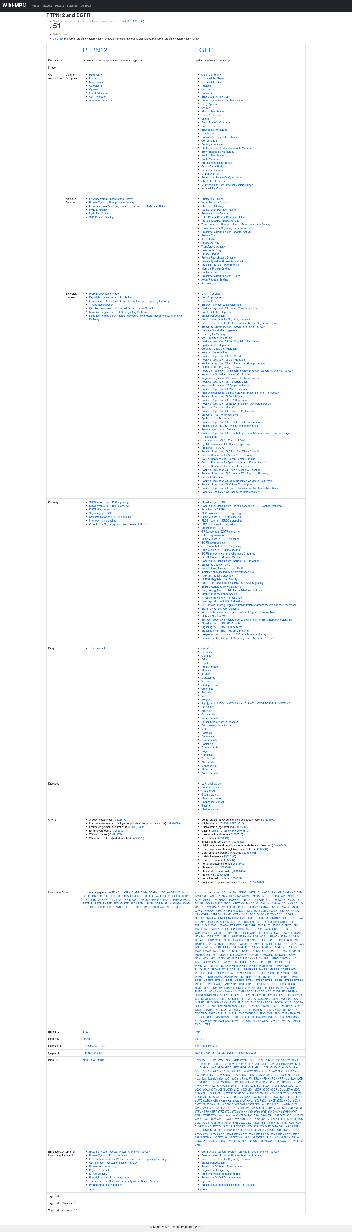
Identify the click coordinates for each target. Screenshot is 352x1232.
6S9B (276, 1108)
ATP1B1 (264, 900)
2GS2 (271, 1060)
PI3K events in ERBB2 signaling (220, 550)
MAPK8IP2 (257, 951)
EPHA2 (199, 922)
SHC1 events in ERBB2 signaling (109, 502)
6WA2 (198, 1115)
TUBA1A (244, 1017)
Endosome (207, 93)
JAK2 (101, 900)
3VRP (205, 1075)
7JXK (198, 1119)
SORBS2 (88, 907)
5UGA (283, 1097)
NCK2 (206, 958)
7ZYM (237, 1126)
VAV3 (220, 1021)
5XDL (280, 1100)
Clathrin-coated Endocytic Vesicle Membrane (227, 148)
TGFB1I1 (136, 907)
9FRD (261, 1141)
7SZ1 (249, 1122)
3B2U (251, 1067)
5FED (206, 1093)
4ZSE (238, 1086)
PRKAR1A (240, 973)
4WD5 (198, 1086)
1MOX (220, 1060)
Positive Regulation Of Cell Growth (221, 356)
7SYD (227, 1122)
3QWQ (273, 1071)
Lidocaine (207, 652)
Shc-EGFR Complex (213, 181)
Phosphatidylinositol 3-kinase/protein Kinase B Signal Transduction (240, 392)
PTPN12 (95, 49)
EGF (284, 918)
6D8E (258, 1104)
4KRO (271, 1078)
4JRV (249, 1078)
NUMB (284, 958)
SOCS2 (259, 1002)
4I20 (197, 1078)
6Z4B (229, 1115)
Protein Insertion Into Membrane (220, 429)
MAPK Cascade (210, 293)
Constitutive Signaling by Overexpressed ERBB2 (118, 524)
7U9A (198, 1126)
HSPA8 (199, 940)
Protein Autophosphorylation (105, 1185)
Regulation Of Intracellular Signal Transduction (228, 1185)
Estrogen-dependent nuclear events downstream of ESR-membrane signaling (246, 619)
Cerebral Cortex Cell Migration (219, 348)
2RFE (235, 1067)
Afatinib (205, 711)
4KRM (263, 1078)
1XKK (235, 1060)
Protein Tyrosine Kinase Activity (220, 221)
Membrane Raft (210, 174)
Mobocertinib (209, 766)
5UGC (299, 1097)
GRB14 (218, 933)
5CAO (283, 1086)
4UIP (290, 1082)
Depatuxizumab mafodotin (216, 725)
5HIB (205, 1097)
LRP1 (219, 947)
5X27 (229, 1100)
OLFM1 (207, 962)
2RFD (227, 1067)
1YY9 (243, 1060)
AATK (111, 892)
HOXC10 (217, 936)
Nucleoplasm (96, 82)
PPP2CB (279, 969)
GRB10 (209, 933)
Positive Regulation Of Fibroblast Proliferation (228, 411)
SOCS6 (298, 1002)
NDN (213, 958)
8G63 (272, 1130)
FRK (296, 925)
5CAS (198, 1089)
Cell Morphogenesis (213, 297)
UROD (295, 1017)
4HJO (291, 1075)
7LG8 (293, 1119)
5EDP (258, 1089)
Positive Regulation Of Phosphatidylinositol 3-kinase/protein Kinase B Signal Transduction (246, 435)
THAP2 (146, 907)
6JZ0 (219, 1108)
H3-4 (260, 933)
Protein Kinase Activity (215, 213)
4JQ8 (235, 1078)
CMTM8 (265, 911)
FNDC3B (278, 925)
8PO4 (243, 1137)
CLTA (247, 911)
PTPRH (269, 980)
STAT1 (199, 1010)
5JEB (233, 1097)
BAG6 (144, 892)
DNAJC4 (210, 918)
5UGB (291, 1097)
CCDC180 (164, 892)
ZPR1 (208, 1024)
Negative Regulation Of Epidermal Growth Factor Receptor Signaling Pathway (247, 370)
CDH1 (299, 907)
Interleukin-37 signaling (102, 520)
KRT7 (281, 944)
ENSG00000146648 (206, 1046)
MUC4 (274, 955)
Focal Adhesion (98, 93)
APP (137, 892)
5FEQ (221, 1093)
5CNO (229, 1089)
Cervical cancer (210, 787)
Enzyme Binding (211, 250)
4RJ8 (276, 1082)
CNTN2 (284, 911)
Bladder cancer (210, 809)
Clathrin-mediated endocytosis (219, 594)
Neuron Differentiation (214, 352)
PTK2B (118, 903)
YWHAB (265, 1021)
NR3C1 (258, 958)
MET (216, 955)
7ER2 (293, 1115)
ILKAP (251, 940)
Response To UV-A (212, 448)
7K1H (243, 1119)
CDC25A (281, 907)
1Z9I (249, 1060)
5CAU (206, 1089)
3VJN (296, 1071)
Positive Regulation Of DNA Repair (222, 396)
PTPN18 (200, 980)
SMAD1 (176, 903)
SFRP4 (159, 903)
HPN (226, 936)
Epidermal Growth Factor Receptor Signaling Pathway (233, 326)
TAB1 (297, 1010)
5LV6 (240, 1097)
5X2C (250, 1100)
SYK (291, 1010)
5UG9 (276, 1097)
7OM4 (205, 1122)
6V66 (257, 1111)
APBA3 (256, 896)
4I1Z (298, 1075)
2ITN (293, 1060)
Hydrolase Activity (100, 213)
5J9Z (226, 1097)
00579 (198, 1039)
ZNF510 (178, 907)
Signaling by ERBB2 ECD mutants (221, 627)
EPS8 (226, 922)
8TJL (266, 1137)
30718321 (222, 838)
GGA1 (233, 929)
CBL (229, 907)
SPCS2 (249, 1006)
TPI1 (300, 1013)
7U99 (298, 1122)
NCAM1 (292, 955)
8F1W (229, 1130)
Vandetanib (207, 681)
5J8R (93, 1060)
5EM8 (198, 1093)
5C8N (260, 1086)
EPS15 (218, 922)
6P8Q (255, 1108)
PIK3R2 (243, 966)
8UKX (198, 1141)
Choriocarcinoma (211, 798)
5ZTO (228, 1104)
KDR (108, 900)
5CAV (213, 1089)
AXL (284, 900)
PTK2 (110, 903)
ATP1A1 (253, 900)
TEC (197, 1013)
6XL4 (222, 1115)
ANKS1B (226, 896)
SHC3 (220, 999)
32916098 (174, 823)
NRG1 (266, 958)
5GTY (245, 1093)
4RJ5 (255, 1082)
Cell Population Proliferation (217, 337)
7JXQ (227, 1119)
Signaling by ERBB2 (213, 502)
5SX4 (247, 1097)
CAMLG (298, 903)
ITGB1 (198, 944)
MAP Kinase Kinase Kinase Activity (222, 217)
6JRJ (273, 1104)
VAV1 (206, 1021)
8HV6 (259, 1133)
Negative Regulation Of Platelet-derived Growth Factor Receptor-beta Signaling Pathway (135, 317)
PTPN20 (220, 980)
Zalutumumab (209, 747)
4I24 (221, 1078)
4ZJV (231, 1086)
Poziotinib (207, 744)
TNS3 (285, 1013)
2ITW (231, 1064)
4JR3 (242, 1078)
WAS (163, 907)
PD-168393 (207, 707)
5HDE (86, 1060)
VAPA (198, 1021)
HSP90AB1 (260, 936)
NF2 (228, 958)
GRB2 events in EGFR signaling (220, 531)
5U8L (261, 1097)
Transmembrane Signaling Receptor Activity (227, 228)
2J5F (264, 1064)
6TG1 (235, 1111)
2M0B (198, 1067)
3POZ (264, 1071)
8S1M (251, 1137)
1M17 (212, 1060)
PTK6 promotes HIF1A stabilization (222, 597)
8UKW (295, 1137)
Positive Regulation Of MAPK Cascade (224, 389)
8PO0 (213, 1137)
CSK (93, 896)
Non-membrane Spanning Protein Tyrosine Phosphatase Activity (127, 206)
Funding (72, 6)
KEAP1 (255, 944)
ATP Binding (208, 239)
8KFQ (198, 1137)
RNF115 (230, 988)
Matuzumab (208, 678)
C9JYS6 (209, 1053)
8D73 (297, 1126)
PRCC (208, 973)
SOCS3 (269, 1002)
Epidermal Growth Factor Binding (220, 276)
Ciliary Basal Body (212, 166)
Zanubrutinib (208, 758)
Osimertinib (208, 714)
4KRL (256, 1078)
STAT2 (208, 1010)
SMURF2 (284, 999)
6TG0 (228, 1111)
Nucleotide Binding (212, 199)
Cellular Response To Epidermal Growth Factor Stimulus (122, 308)
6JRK (280, 1104)
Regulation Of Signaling (215, 1170)
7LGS (300, 1119)
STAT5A (226, 1010)
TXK (264, 1017)
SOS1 (219, 1006)
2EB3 (264, 1060)
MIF (232, 955)
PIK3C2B (212, 966)
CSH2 (86, 896)
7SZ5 (256, 1122)
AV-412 (205, 700)
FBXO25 (224, 925)
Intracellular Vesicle (212, 188)
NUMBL (293, 958)
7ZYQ (260, 1126)
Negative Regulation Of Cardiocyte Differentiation (230, 492)
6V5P (249, 1111)
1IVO (198, 1060)
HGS (208, 936)
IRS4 (286, 940)
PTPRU (209, 984)
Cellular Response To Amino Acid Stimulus (226, 455)
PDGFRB (257, 962)
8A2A (275, 1126)
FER (232, 925)
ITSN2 (220, 944)
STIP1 (246, 1010)
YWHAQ (275, 1021)
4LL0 (293, 1078)
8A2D (289, 1126)
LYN (234, 947)
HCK (277, 933)
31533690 (268, 819)
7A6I (250, 1115)
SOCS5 (288, 1002)
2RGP (243, 1067)
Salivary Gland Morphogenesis (219, 330)
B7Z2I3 (199, 1053)
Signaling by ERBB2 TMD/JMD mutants (225, 630)
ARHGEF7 (232, 900)
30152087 (243, 827)
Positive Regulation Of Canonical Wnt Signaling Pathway (234, 473)
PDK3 (267, 962)
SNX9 (240, 1002)
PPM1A (258, 969)
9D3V (214, 1141)
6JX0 (198, 1108)
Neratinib (206, 733)
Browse (47, 6)
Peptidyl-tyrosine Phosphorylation (109, 1177)
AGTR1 (252, 892)
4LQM (300, 1078)
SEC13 (263, 991)
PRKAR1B (253, 973)
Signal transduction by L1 (216, 564)
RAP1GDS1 (240, 984)
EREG (263, 922)
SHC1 (167, 903)
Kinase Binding (210, 254)
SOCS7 (199, 1006)
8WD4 (206, 1141)
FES (239, 925)
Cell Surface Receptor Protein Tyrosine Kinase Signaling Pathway (240, 323)
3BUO (273, 1067)
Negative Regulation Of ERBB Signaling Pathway (118, 312)
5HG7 (290, 1093)
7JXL (205, 1119)
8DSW (205, 1130)
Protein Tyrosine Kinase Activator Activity (226, 261)
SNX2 (217, 1002)
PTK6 (264, 977)
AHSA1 (272, 892)
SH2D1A (227, 995)
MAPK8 (230, 951)
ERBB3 (115, 896)
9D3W (221, 1141)
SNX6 (233, 1002)
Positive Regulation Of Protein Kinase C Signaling (230, 470)
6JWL (295, 1104)
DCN (263, 914)
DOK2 (219, 918)
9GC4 (268, 1141)
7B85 (286, 1115)
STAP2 (295, 1006)
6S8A (269, 1108)
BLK (217, 903)
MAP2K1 (243, 947)
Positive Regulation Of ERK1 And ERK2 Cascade (230, 451)
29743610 (237, 823)
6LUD (233, 1108)
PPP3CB (290, 969)
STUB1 (255, 1010)
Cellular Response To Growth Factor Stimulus (228, 459)
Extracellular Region (213, 78)
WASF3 (229, 1021)
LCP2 (198, 947)
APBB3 (276, 896)
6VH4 (278, 1111)
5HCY (267, 1093)
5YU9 (220, 1104)
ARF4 (206, 900)
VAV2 (213, 1021)
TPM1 (198, 1017)
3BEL (265, 1067)
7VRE (229, 1126)
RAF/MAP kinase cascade (217, 575)
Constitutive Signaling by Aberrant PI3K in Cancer (230, 561)
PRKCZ (199, 977)
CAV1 (208, 907)
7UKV (205, 1126)
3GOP (198, 1071)
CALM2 (255, 903)
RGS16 (275, 984)
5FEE (213, 1093)
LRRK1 (227, 947)
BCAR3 (209, 903)
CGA (173, 892)
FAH (294, 922)
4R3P (206, 1082)
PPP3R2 (155, 900)
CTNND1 (227, 914)
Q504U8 (251, 1053)
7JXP (220, 1119)
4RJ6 (262, 1082)
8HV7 (266, 1133)
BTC (237, 903)
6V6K (264, 1111)
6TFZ (221, 1111)
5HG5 (283, 1093)
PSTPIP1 (88, 903)
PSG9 (186, 900)
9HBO (198, 1144)
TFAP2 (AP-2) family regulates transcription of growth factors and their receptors (248, 605)
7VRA (221, 1126)
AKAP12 (288, 892)
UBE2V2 (285, 1017)
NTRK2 (275, 958)
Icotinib (205, 729)
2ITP (198, 1064)
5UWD (198, 1100)
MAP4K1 (291, 947)
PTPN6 (241, 980)
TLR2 (235, 1013)
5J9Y (219, 1097)
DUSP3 (263, 918)
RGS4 (291, 984)
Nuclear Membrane (212, 155)
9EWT (238, 1141)
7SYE (234, 1122)
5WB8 (214, 1100)
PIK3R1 (233, 966)
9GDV (291, 1141)
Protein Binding (98, 210)
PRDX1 (217, 973)
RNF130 (262, 988)
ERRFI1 (272, 922)
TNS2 (278, 1013)
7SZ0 (242, 1122)
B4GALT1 (293, 900)
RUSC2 (199, 991)
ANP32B (128, 892)
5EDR (273, 1089)
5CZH (237, 1089)
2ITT (211, 1064)
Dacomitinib (208, 736)
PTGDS (238, 977)
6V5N (242, 1111)
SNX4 (225, 1002)
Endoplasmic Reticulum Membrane (222, 100)
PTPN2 (210, 980)
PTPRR (288, 980)
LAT (295, 944)
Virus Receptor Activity (215, 202)
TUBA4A (255, 1017)
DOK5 (235, 918)
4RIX (235, 1082)
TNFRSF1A (252, 1013)
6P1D (240, 1108)
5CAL (268, 1086)
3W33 (269, 1075)
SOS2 (227, 1006)
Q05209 (97, 1053)
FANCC (134, 896)
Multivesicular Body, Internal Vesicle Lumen (227, 185)
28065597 (137, 21)
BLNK (224, 903)
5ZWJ (235, 1104)
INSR (94, 900)
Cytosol (93, 89)
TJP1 (221, 1013)
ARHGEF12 (218, 900)
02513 (86, 1039)
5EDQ (266, 1089)
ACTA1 (233, 892)
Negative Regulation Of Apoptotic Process (226, 385)
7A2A (243, 1115)
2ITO (300, 1060)
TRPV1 (225, 1017)
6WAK (206, 1115)
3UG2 (288, 1071)
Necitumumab (209, 718)
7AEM (278, 1115)
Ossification (208, 301)
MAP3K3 (280, 947)
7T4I (270, 1122)
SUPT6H (282, 1010)
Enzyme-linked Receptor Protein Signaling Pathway (119, 1152)
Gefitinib (206, 655)
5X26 (222, 1100)
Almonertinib (208, 769)
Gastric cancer (210, 794)
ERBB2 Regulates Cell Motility (219, 579)
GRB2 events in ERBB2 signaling (221, 546)
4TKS (283, 1082)
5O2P (100, 1060)
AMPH (205, 896)
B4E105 (87, 1053)
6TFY (213, 1111)
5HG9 (198, 1097)
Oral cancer (208, 791)
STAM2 (265, 1006)
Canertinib (207, 689)
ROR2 (150, 903)
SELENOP (274, 991)
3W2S (253, 1075)
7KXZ (256, 1119)
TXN (270, 1017)
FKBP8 (262, 925)
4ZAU (223, 1086)
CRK (197, 914)
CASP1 (199, 907)
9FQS (253, 1141)
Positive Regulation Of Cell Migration (223, 359)
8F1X (236, 1130)
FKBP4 (253, 925)
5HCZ (275, 1093)
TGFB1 (213, 1013)
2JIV (290, 1064)
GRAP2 (199, 933)
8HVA (288, 1133)
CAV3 (223, 907)
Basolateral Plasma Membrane (219, 137)
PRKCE (294, 973)
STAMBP (275, 1006)
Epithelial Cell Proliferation (216, 418)
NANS (283, 955)
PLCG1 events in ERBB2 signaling (221, 520)
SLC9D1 (273, 999)
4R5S (220, 1082)
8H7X (294, 1130)
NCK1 (198, 958)
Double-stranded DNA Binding (218, 210)
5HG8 (298, 1093)
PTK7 (127, 903)
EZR (288, 922)
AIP (279, 892)
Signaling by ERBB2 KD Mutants (220, 623)
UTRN (155, 907)
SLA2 (254, 999)
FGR (245, 925)
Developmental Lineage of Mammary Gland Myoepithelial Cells (238, 638)
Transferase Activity (213, 246)
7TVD (283, 1122)
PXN (134, 903)
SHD (235, 999)
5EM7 (297, 1089)
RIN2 (214, 988)
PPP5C (199, 973)
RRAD (293, 988)
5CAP (291, 1086)
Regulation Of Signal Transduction (221, 1166)
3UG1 (281, 1071)
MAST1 (287, 951)
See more (90, 1189)
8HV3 (237, 1133)
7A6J (257, 1115)
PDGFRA (245, 962)
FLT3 (161, 896)
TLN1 (228, 1013)
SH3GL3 (297, 995)
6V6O (271, 1111)
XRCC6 (247, 1021)
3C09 (280, 1067)
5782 (85, 1031)
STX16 (98, 907)
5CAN (275, 1086)
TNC (241, 1013)
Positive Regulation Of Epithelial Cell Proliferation (230, 422)
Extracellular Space (212, 82)
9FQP (245, 1141)
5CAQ (298, 1086)
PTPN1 (272, 977)
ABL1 (119, 892)
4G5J (276, 1075)
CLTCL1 (255, 911)
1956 (198, 1031)
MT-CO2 (249, 955)
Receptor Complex (212, 170)
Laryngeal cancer (211, 783)
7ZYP (252, 1126)
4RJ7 (269, 1082)
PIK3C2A (200, 966)
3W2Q (237, 1075)
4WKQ (207, 1086)
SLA (247, 999)
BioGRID (58, 38)
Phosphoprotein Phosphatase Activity (111, 199)
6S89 (262, 1108)
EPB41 (299, 918)
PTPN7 (250, 980)
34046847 (279, 845)
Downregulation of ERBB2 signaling (110, 517)
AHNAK (262, 892)
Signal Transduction (213, 315)
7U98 (291, 1122)
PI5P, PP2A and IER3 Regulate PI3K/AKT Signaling (232, 583)
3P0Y (249, 1071)
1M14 (205, 1060)
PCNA (223, 962)
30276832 (238, 841)
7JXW (235, 1119)
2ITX (237, 1064)
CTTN (236, 914)
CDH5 (198, 911)
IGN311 (205, 674)
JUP (235, 944)
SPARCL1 (238, 1006)
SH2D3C (271, 995)
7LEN (271, 1119)
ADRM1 (243, 892)
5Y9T (213, 1104)
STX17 (107, 907)
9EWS (229, 1141)
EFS (99, 896)
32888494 (119, 830)
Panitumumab (209, 666)
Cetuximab (207, 648)
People (59, 6)
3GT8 (206, 1071)
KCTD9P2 (244, 944)
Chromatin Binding (212, 206)
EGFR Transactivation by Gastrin (221, 557)
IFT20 (185, 896)
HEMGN (295, 933)
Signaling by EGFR (212, 528)
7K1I (249, 1119)
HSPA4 (295, 936)
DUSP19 (253, 918)
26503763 (257, 882)
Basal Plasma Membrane (216, 122)
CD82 (271, 907)
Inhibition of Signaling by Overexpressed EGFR (229, 572)
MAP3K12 (255, 947)
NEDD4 (221, 958)
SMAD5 (186, 903)
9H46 (299, 1141)
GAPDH (224, 929)
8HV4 (244, 1133)
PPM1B (268, 969)
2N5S (213, 1067)
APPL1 (291, 896)
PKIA (286, 966)
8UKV (287, 1137)
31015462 (138, 827)
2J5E (257, 1064)
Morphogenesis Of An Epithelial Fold (223, 440)
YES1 (255, 1021)
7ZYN (245, 1126)
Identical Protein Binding (215, 268)
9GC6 (283, 1141)
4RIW (228, 1082)
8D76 (198, 1130)
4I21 (203, 1078)
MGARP (224, 955)
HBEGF (268, 933)
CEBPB (221, 911)
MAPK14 (210, 951)
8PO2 (228, 1137)
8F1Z (251, 1130)
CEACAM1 (209, 911)
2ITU (217, 1064)
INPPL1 (260, 940)
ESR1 (281, 922)
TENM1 (116, 907)
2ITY (244, 1064)
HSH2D (233, 936)
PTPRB (259, 980)
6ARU (243, 1104)
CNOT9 (275, 911)
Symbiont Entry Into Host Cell (219, 407)
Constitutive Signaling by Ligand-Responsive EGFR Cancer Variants (241, 506)
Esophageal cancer (212, 802)
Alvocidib (206, 670)
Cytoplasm (95, 85)
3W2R (245, 1075)
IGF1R (86, 900)
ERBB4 (125, 896)
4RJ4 (248, 1082)
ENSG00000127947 (94, 1046)
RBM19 (142, 903)
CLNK (239, 911)
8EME (214, 1130)
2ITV (224, 1064)
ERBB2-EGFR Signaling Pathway (221, 367)
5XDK (272, 1100)
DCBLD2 (255, 914)
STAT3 (216, 1010)
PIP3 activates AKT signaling (218, 524)
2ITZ (250, 1064)
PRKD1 (209, 977)
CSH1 (180, 892)
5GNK (237, 1093)
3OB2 (234, 1071)
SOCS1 (249, 1002)
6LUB (226, 1108)
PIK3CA (223, 966)
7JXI (300, 1115)
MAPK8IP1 (243, 951)
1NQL (227, 1060)
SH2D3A (260, 995)
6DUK (265, 1104)
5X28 (236, 1100)
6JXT (212, 1108)
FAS (207, 925)
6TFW (205, 1111)
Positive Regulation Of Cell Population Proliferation (231, 341)
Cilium (205, 118)
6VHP (293, 1111)
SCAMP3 (252, 991)
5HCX (260, 1093)
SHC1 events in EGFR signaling (220, 539)
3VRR (213, 1075)
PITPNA (278, 966)
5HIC (212, 1097)
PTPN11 (283, 977)
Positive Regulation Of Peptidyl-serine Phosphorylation (233, 363)
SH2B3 (217, 995)
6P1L (248, 1108)
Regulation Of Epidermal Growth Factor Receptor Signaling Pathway (129, 301)
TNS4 (293, 1013)
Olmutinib (207, 755)
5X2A (243, 1100)
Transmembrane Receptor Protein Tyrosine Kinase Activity (236, 224)
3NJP (227, 1071)
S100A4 (209, 991)
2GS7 (286, 1060)
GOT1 (274, 929)
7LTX (198, 1122)
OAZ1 (198, 962)
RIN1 (207, 988)
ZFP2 (169, 907)
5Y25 (206, 1104)
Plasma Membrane (212, 111)
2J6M (271, 1064)
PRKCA (177, 900)
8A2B (282, 1126)
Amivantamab (209, 773)
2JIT (277, 1064)
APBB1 (266, 896)
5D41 (251, 1089)
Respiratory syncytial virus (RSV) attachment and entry (233, 634)
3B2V (258, 1067)
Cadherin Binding (211, 272)
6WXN (214, 1115)
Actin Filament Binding (214, 279)
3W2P (229, 1075)
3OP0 (242, 1071)
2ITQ (204, 1064)
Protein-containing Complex (217, 163)
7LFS (286, 1119)
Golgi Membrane (211, 74)
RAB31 (218, 984)
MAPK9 (269, 951)
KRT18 (273, 944)
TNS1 (270, 1013)
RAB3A (227, 984)
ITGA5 (294, 940)
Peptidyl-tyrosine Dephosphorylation (110, 297)
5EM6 (289, 1089)
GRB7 (235, 933)
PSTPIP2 (100, 903)
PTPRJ (279, 980)
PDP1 (275, 962)
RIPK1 (221, 988)
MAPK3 (221, 951)
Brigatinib (206, 751)
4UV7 (297, 1082)
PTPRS (298, 980)
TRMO (216, 1017)
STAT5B (237, 1010)
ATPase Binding (210, 283)
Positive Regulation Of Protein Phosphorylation (229, 308)
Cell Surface (208, 126)
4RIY (242, 1082)
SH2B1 (199, 995)
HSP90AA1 (245, 936)
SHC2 (212, 999)
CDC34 (291, 907)
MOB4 (239, 955)
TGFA (204, 1013)
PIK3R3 (253, 966)
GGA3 (241, 929)
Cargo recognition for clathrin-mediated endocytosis (231, 590)
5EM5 (281, 1089)
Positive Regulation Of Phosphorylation (224, 381)
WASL (238, 1021)
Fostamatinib (209, 740)
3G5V (287, 1067)
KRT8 (289, 944)
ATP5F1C (275, 900)
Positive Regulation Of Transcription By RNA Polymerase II (236, 404)
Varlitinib (206, 696)
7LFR (278, 1119)
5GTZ (252, 1093)
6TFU (298, 1108)
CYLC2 (245, 914)
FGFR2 (144, 896)
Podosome (95, 74)
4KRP (279, 1078)
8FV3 (257, 1130)
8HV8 (273, 1133)
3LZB (220, 1071)
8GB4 (279, 1130)
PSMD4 (228, 977)
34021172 (120, 819)
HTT (206, 940)
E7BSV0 (220, 1053)
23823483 (229, 856)
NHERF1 (237, 958)
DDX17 (281, 914)
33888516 (236, 834)
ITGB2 (207, 944)
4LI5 (286, 1078)
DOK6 (243, 918)
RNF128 (251, 988)
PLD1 (207, 969)
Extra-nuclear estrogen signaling (220, 608)
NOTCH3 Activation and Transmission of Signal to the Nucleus (238, 612)
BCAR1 (152, 892)
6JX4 (205, 1108)
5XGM (288, 1100)
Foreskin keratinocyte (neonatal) (220, 722)
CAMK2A (275, 903)
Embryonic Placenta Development (221, 304)
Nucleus (94, 78)
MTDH (258, 955)
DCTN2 (271, 914)
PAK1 (215, 962)
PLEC (222, 969)
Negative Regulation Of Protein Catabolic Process (230, 378)
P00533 (240, 1053)
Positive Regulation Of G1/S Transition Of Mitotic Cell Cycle (236, 481)
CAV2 (215, 907)
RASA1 (265, 984)
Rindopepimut (209, 685)
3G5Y (295, 1067)
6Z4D (236, 1115)
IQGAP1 (271, 940)
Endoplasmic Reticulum (215, 96)
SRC (257, 1006)
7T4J (276, 1122)
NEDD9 (145, 900)
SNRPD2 (200, 1002)
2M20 (206, 1067)
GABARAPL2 (211, 929)
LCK (301, 944)
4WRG (215, 1086)
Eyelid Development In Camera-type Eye (225, 444)
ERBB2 (235, 922)
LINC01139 (208, 947)
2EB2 (256, 1060)
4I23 (215, 1078)
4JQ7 (227, 1078)
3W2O (221, 1075)
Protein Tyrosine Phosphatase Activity (111, 202)
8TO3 (273, 1137)
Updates (86, 6)
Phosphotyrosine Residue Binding (221, 1174)
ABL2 (225, 892)
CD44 (264, 907)
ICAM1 (214, 940)
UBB (276, 1017)
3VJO (198, 1075)
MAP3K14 (268, 947)
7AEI (271, 1115)
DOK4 (227, 918)
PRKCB (274, 973)
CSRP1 (205, 914)
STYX (272, 1010)
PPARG (248, 969)
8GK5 (286, 1130)
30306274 (237, 878)
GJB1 (249, 929)
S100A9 (229, 991)
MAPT (278, 951)
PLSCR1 (232, 969)
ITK (214, 944)
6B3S (251, 1104)
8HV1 (222, 1133)
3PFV (257, 1071)
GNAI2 (258, 929)
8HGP (206, 1133)
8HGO (198, 1133)
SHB (197, 999)
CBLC (244, 907)
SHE (241, 999)
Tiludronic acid (97, 648)
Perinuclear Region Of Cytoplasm (221, 177)
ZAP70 (296, 1021)
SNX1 (209, 1002)
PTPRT (199, 984)
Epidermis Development (215, 345)
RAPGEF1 (254, 984)
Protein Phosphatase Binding (218, 257)
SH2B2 (208, 995)
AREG (198, 900)
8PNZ (206, 1137)
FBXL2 (214, 925)
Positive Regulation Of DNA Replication (224, 400)
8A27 (268, 1126)
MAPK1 (199, 951)
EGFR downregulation (102, 509)
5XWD (198, 1104)
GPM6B (283, 929)
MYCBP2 (134, 900)
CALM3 (264, 903)
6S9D (291, 1108)
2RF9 (220, 1067)
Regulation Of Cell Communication (221, 1177)
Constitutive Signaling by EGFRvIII (222, 568)
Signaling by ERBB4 (213, 509)
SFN (284, 991)
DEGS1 (290, 914)
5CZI (244, 1089)
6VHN (286, 1111)
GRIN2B (244, 933)
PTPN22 (231, 980)
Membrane (207, 133)
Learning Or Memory (213, 334)
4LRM (198, 1082)
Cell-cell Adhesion (212, 477)
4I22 (209, 1078)
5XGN (296, 1100)
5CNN (221, 1089)
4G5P (283, 1075)
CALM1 (245, 903)
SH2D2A (249, 995)
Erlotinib (206, 659)
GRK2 (253, 933)
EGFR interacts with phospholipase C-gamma (228, 553)
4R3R (213, 1082)
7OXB (213, 1122)
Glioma (205, 805)
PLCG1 (294, 966)
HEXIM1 (200, 936)
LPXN (124, 900)
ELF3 (291, 918)
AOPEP (247, 896)
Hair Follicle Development (216, 312)
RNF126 (241, 988)
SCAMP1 (240, 991)
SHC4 (227, 999)
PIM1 (262, 966)
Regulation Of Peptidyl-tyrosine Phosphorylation (229, 426)
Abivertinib (207, 762)
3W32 (261, 1075)
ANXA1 (237, 896)
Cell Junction (209, 141)
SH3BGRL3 (284, 995)
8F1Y (243, 1130)
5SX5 (254, 1097)
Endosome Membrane (214, 129)
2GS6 (278, 1060)
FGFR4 (153, 896)
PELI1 (283, 962)
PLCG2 (199, 969)
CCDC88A (254, 907)
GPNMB (293, 929)
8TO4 (280, 1137)
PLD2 (214, 969)
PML (240, 969)
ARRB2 (243, 900)
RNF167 (284, 988)
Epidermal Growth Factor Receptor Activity (226, 232)
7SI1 (220, 1122)
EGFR (204, 49)
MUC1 (266, 955)
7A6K (264, 1115)
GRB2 (177, 896)
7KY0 (264, 1119)
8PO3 (236, 1137)
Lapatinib (206, 663)
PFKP (291, 962)
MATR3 (297, 951)
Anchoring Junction (100, 100)
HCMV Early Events (213, 616)
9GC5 (276, 1141)
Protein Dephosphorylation (104, 293)
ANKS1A (215, 896)
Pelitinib (206, 692)
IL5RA (242, 940)
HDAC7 (284, 933)
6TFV (198, 1111)
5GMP (229, 1093)
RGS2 (283, 984)
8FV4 (265, 1130)
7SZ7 (263, 1122)
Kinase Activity (210, 243)
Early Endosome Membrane (217, 152)
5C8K (245, 1086)
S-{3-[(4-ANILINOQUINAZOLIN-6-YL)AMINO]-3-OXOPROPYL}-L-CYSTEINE (245, 703)
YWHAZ (286, 1021)
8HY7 (296, 1133)
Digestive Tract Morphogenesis (219, 415)
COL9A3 (295, 911)
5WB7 (206, 1100)
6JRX (287, 1104)
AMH (198, 896)
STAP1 (286, 1006)
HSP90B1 (273, 936)
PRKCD (284, 973)
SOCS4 (278, 1002)
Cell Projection (97, 96)
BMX (231, 903)
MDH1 (198, 955)
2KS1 (297, 1064)
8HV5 (251, 1133)
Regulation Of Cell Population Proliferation (226, 374)
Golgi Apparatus (210, 104)
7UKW (214, 1126)
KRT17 (264, 944)
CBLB (236, 907)
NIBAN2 (248, 958)
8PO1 (221, 1137)
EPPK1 (209, 922)
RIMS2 (199, 988)
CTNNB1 (216, 914)
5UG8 (268, 1097)
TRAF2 (207, 1017)
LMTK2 (116, 900)
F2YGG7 (231, 1053)
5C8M (253, 1086)
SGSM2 (292, 991)
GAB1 (198, 929)
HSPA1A (285, 936)
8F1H (221, 1130)
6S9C (284, 1108)
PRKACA (166, 900)
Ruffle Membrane (211, 159)
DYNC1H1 (274, 918)
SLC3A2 (263, 999)
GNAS (266, 929)
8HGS (214, 1133)
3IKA (213, 1071)
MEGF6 (207, 955)
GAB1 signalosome (212, 535)
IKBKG (223, 940)
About (35, 6)
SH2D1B (238, 995)
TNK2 (263, 1013)
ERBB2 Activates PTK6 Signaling (221, 586)
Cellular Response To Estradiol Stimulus (225, 466)
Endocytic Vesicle (212, 144)
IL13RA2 (233, 940)
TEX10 (126, 907)
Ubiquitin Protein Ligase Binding (220, 265)
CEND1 (230, 911)
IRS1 (280, 940)
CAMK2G (287, 903)
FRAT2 (169, 896)
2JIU (284, 1064)
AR (298, 896)
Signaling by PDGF (100, 513)
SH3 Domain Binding (101, 217)
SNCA (294, 999)
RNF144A (273, 988)
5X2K (265, 1100)
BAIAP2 (200, 903)
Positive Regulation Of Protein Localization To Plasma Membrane (240, 488)
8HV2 (229, 1133)
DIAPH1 (200, 918)
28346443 (225, 823)
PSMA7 (218, 977)
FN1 (269, 925)
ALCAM (298, 892)
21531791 (218, 830)
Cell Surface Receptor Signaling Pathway (225, 319)
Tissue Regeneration (101, 304)
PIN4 (269, 966)
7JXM (212, 1119)
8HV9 (281, 1133)
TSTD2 (234, 1017)
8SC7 (259, 1137)
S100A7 (219, 991)
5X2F (258, 1100)
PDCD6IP (233, 962)
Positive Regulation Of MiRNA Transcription (227, 484)
